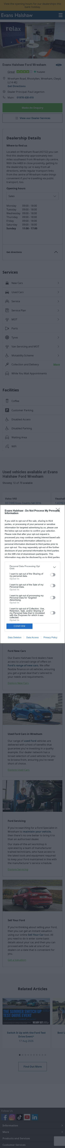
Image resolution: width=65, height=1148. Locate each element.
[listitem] (32, 567)
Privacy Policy (50, 637)
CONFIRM (19, 626)
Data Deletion (14, 637)
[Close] (59, 511)
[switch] (52, 574)
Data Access (32, 637)
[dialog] (32, 574)
